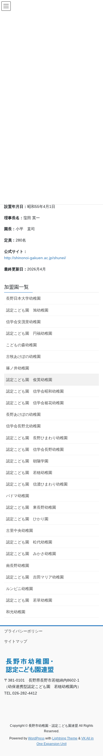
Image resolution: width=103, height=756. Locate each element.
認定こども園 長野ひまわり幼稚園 (37, 438)
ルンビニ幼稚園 (19, 588)
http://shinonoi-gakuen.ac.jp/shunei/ (35, 258)
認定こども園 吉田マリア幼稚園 (35, 577)
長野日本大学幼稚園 (23, 298)
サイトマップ (15, 641)
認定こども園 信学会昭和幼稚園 (35, 391)
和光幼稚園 (15, 612)
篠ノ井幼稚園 (17, 368)
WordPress (36, 738)
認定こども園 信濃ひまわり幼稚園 (37, 484)
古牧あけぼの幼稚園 (23, 356)
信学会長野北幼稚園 (23, 426)
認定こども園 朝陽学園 (27, 461)
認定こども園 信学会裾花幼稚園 (35, 403)
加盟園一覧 (16, 287)
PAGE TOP (95, 728)
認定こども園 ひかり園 (27, 519)
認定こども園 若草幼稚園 (29, 600)
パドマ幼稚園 (17, 496)
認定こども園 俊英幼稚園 (29, 379)
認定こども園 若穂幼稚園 (29, 472)
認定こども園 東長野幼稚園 (31, 507)
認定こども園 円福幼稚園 (29, 333)
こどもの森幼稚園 (21, 345)
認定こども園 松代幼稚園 (29, 542)
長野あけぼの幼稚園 (23, 414)
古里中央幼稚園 (19, 530)
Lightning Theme (64, 738)
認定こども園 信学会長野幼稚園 (35, 449)
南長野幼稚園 (17, 565)
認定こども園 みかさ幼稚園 (31, 553)
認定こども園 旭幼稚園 (27, 310)
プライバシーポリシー (23, 631)
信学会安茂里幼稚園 (23, 322)
